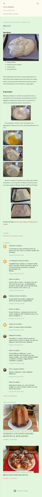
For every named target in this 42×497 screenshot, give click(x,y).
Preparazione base (17, 236)
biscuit (16, 222)
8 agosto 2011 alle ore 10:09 (16, 330)
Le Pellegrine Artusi (15, 261)
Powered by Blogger (22, 491)
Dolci (10, 236)
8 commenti (13, 439)
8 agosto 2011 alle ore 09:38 (16, 303)
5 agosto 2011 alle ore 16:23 (16, 273)
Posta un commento (10, 396)
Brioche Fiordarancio (15, 475)
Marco (11, 279)
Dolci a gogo (13, 369)
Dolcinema (8, 7)
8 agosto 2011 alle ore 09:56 (16, 318)
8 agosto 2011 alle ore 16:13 (16, 376)
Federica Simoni (14, 296)
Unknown (12, 246)
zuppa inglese (23, 222)
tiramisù (30, 222)
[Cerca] (38, 3)
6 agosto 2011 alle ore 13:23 (16, 290)
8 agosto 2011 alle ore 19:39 (16, 391)
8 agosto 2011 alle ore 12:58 (16, 363)
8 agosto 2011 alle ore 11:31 (16, 345)
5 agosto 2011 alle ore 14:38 (16, 255)
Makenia (12, 335)
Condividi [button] (5, 233)
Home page (7, 14)
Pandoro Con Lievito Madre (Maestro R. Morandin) (18, 434)
